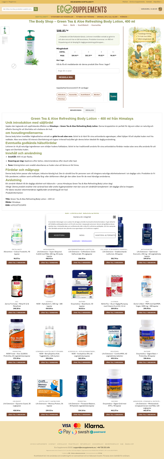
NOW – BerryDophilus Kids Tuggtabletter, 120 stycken (49, 355)
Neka (82, 235)
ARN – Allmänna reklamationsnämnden (76, 453)
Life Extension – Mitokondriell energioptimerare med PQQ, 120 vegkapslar (147, 406)
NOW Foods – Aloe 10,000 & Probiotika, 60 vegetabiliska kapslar (17, 355)
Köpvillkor (157, 2)
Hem (65, 25)
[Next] (49, 48)
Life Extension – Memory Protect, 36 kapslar (49, 405)
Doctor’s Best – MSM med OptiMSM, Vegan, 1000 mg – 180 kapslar (147, 305)
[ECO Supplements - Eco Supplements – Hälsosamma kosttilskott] (82, 9)
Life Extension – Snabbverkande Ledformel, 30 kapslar (115, 253)
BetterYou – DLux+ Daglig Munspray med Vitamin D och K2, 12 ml (114, 305)
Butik (72, 25)
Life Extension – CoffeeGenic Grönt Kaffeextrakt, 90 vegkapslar (82, 253)
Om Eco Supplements (137, 2)
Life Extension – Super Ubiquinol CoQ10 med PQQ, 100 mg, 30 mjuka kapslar (49, 254)
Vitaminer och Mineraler (62, 17)
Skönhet (97, 94)
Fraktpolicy (73, 444)
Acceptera (59, 235)
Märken (125, 2)
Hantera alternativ (105, 235)
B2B (121, 444)
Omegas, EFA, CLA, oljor (107, 17)
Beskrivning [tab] (75, 110)
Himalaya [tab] (90, 110)
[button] (114, 217)
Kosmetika (96, 25)
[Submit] (36, 9)
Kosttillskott (41, 17)
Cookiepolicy (76, 241)
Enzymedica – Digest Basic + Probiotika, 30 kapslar (147, 355)
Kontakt (149, 2)
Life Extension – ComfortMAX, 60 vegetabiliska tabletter (114, 355)
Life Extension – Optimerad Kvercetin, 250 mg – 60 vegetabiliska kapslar (147, 254)
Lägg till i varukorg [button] (16, 262)
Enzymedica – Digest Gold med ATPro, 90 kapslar (114, 405)
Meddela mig (66, 77)
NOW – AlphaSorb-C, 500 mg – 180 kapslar (49, 305)
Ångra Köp (129, 444)
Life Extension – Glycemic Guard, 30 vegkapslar (16, 405)
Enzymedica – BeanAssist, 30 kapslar (82, 305)
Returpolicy (85, 444)
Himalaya (61, 99)
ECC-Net (100, 453)
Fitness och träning (85, 17)
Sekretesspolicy (87, 241)
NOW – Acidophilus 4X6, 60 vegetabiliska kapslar (82, 355)
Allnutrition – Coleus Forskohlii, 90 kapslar (17, 253)
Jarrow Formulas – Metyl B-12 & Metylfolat (17, 305)
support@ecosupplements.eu (84, 447)
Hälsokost (61, 94)
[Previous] (14, 48)
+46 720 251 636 (103, 447)
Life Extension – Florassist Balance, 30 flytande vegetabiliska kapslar (82, 405)
